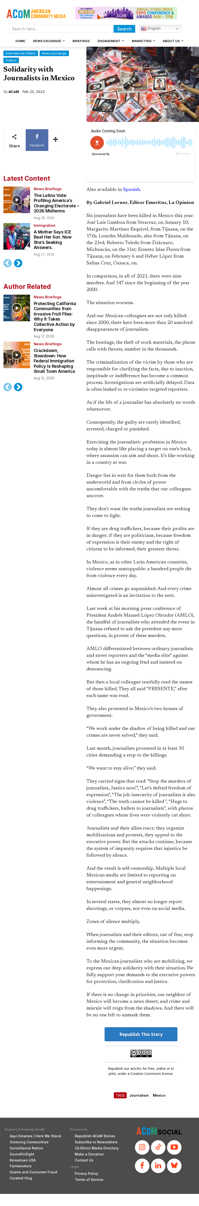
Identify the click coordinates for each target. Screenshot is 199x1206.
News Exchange (54, 53)
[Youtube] (174, 1147)
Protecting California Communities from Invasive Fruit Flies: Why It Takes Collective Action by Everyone (55, 316)
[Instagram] (142, 1147)
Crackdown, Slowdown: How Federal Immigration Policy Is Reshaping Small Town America (54, 361)
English (154, 28)
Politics (11, 60)
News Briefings (48, 189)
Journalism (139, 1095)
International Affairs (21, 53)
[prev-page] (7, 263)
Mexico (159, 1095)
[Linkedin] (158, 1166)
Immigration (44, 225)
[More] (55, 140)
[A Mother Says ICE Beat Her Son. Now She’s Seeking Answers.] (16, 236)
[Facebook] (142, 1166)
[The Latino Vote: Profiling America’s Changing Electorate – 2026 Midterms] (16, 200)
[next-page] (18, 263)
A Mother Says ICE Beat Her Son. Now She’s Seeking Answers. (53, 239)
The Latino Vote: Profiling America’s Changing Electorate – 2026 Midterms (56, 203)
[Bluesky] (174, 1166)
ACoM (13, 91)
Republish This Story (141, 1034)
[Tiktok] (158, 1147)
